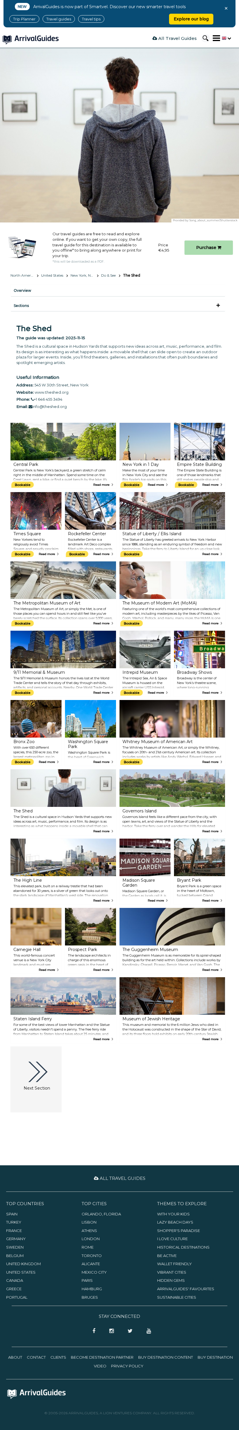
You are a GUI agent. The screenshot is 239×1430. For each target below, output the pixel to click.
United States (52, 275)
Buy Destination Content (165, 1357)
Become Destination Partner (102, 1357)
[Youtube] (146, 1331)
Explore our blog (191, 19)
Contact (36, 1357)
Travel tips (91, 19)
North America (23, 275)
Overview (22, 290)
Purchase (206, 247)
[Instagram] (110, 1331)
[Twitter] (128, 1331)
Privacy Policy (127, 1366)
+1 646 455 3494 (48, 399)
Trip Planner (24, 19)
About (15, 1357)
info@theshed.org (49, 406)
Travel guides (58, 19)
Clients (58, 1357)
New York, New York (85, 275)
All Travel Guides (177, 38)
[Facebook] (92, 1331)
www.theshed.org (51, 392)
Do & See (108, 275)
